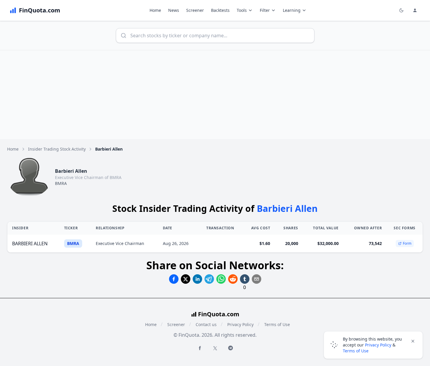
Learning (292, 10)
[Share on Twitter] (185, 279)
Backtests (220, 10)
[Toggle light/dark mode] (401, 10)
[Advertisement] (215, 94)
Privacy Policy (240, 324)
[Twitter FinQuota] (215, 348)
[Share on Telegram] (209, 279)
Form (407, 243)
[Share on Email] (256, 279)
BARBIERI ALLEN (30, 243)
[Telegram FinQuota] (230, 348)
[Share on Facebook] (174, 279)
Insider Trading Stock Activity (57, 149)
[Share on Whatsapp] (221, 279)
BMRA (61, 183)
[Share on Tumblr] (244, 279)
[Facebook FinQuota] (200, 348)
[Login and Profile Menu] (415, 10)
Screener (195, 10)
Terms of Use (277, 324)
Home (155, 10)
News (173, 10)
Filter (265, 10)
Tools (242, 10)
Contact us (206, 324)
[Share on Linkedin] (197, 279)
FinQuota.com (218, 314)
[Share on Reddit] (233, 279)
